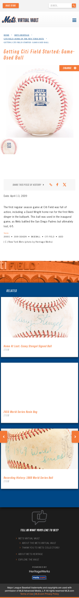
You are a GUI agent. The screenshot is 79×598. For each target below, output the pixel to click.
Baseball (36, 237)
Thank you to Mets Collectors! (41, 547)
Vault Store (11, 5)
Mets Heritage (21, 35)
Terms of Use (26, 593)
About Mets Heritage (30, 554)
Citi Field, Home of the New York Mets (24, 39)
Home (6, 35)
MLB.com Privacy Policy (47, 593)
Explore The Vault (28, 559)
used (61, 237)
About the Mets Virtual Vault (39, 543)
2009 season (20, 237)
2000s (7, 237)
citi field (49, 237)
